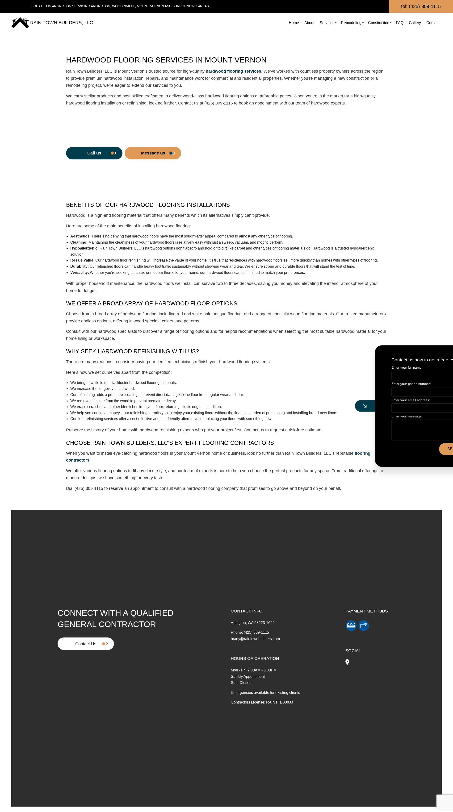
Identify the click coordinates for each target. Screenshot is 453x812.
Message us (153, 153)
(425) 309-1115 (256, 632)
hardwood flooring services (233, 71)
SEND (413, 449)
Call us (94, 153)
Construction (378, 23)
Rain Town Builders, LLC (61, 22)
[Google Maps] (347, 663)
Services (327, 23)
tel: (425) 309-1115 (421, 6)
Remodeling (351, 23)
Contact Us (85, 643)
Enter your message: (367, 416)
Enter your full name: (367, 367)
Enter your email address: (371, 400)
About (309, 23)
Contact (432, 23)
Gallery (415, 23)
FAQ (399, 23)
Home (294, 23)
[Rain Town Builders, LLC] (20, 23)
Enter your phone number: (372, 384)
